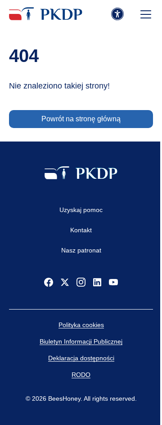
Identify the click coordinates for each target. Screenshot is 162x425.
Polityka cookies (81, 324)
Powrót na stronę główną (81, 119)
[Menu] (146, 14)
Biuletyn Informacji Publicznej (81, 341)
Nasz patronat (81, 250)
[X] (64, 282)
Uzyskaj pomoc (81, 209)
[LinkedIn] (97, 282)
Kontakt (81, 230)
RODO (81, 374)
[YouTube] (113, 282)
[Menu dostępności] (117, 14)
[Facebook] (48, 282)
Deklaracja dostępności (81, 358)
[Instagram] (81, 282)
